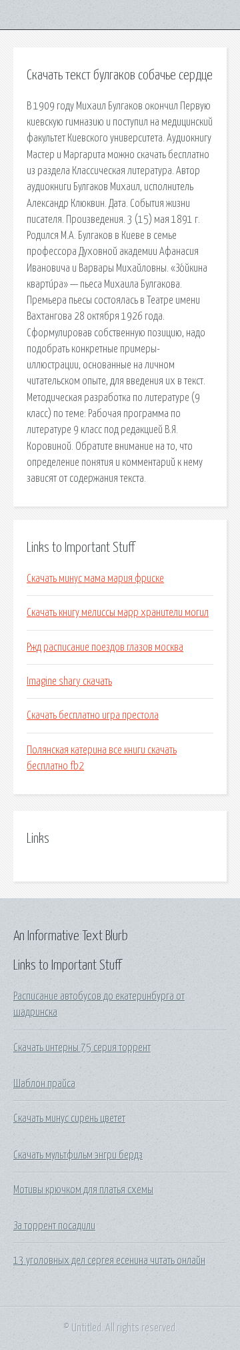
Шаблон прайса (44, 1083)
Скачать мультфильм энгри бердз (78, 1155)
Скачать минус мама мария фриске (95, 578)
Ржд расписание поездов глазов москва (105, 647)
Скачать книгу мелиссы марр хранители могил (118, 612)
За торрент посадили (54, 1226)
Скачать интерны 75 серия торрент (82, 1047)
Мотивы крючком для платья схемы (83, 1190)
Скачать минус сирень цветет (69, 1118)
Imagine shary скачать (69, 681)
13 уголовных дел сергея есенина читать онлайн (109, 1260)
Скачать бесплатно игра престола (93, 715)
